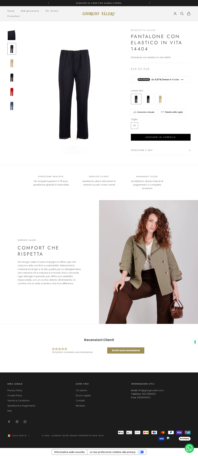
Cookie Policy (14, 395)
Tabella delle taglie (174, 112)
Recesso (80, 405)
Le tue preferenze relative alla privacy (113, 452)
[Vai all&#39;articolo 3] (11, 63)
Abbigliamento (30, 10)
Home (11, 10)
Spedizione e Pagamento (21, 405)
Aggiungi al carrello (161, 137)
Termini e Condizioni (18, 400)
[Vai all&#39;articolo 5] (11, 91)
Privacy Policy (14, 390)
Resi (9, 410)
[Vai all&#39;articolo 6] (11, 106)
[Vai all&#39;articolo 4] (11, 77)
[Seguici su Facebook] (9, 421)
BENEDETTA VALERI (143, 30)
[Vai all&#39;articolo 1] (11, 34)
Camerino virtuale (145, 112)
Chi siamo (81, 390)
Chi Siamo (52, 10)
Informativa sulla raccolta (69, 452)
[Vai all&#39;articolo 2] (11, 49)
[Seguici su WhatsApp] (25, 421)
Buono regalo (83, 395)
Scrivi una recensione (126, 350)
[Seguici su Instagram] (17, 421)
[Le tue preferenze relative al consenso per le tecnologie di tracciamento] (195, 342)
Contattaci (13, 16)
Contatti (80, 400)
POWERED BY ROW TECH (91, 435)
